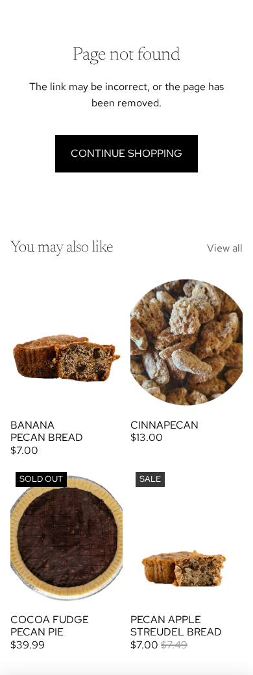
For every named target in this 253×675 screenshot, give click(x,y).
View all (225, 248)
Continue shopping (126, 153)
